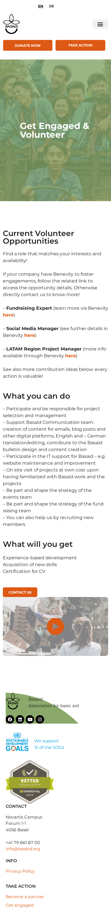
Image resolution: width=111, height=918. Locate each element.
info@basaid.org (23, 848)
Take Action (80, 45)
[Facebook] (10, 719)
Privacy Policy (20, 871)
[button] (100, 24)
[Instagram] (40, 719)
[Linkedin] (20, 719)
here (8, 315)
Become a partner (25, 896)
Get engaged (20, 905)
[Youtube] (30, 719)
